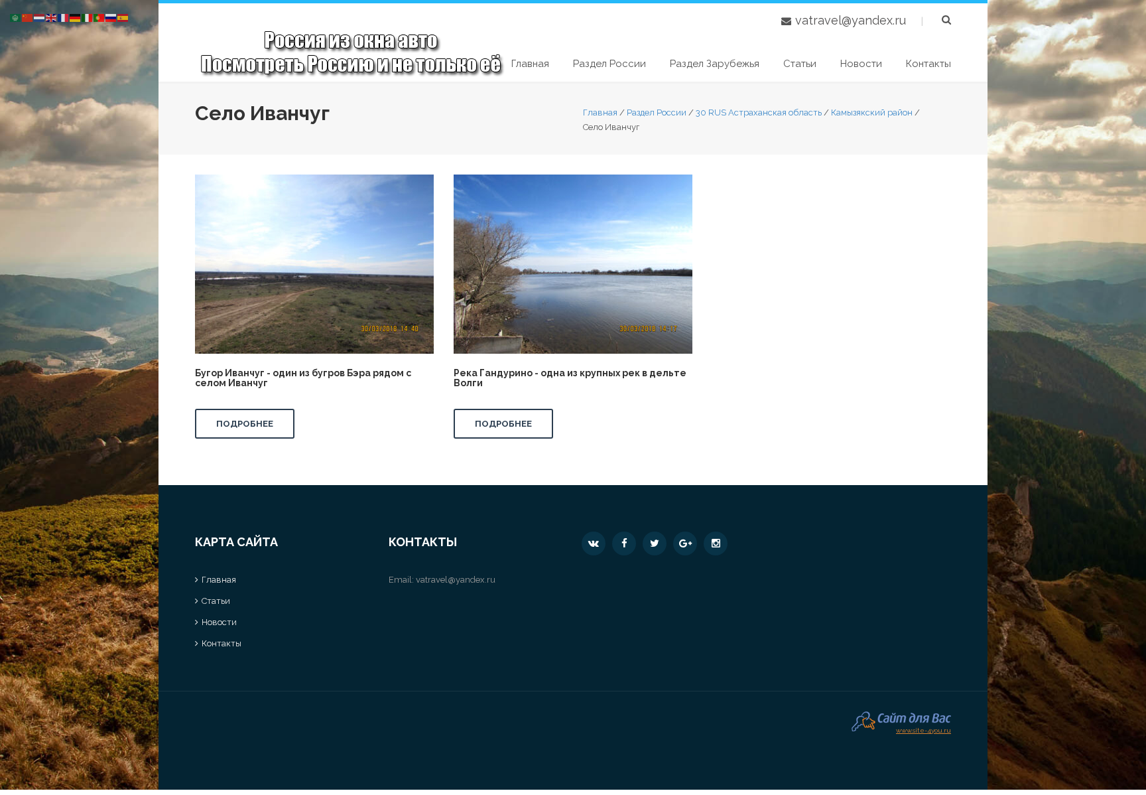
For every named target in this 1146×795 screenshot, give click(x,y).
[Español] (123, 17)
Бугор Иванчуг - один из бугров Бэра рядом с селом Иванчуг (303, 378)
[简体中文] (28, 17)
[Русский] (111, 17)
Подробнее (244, 424)
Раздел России (609, 64)
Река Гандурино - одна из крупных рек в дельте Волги (570, 378)
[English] (52, 17)
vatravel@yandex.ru (850, 20)
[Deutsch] (76, 17)
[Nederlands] (40, 17)
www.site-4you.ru (923, 729)
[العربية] (16, 17)
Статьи (799, 64)
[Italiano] (88, 17)
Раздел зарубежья (714, 64)
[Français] (64, 17)
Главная (530, 64)
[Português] (99, 17)
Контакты (928, 64)
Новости (861, 64)
